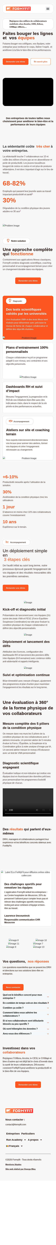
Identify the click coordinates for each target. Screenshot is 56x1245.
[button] (48, 8)
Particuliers (28, 1133)
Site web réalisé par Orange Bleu (20, 1169)
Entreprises (13, 1133)
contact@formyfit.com (15, 1124)
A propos (33, 1139)
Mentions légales (13, 1164)
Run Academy (14, 1139)
